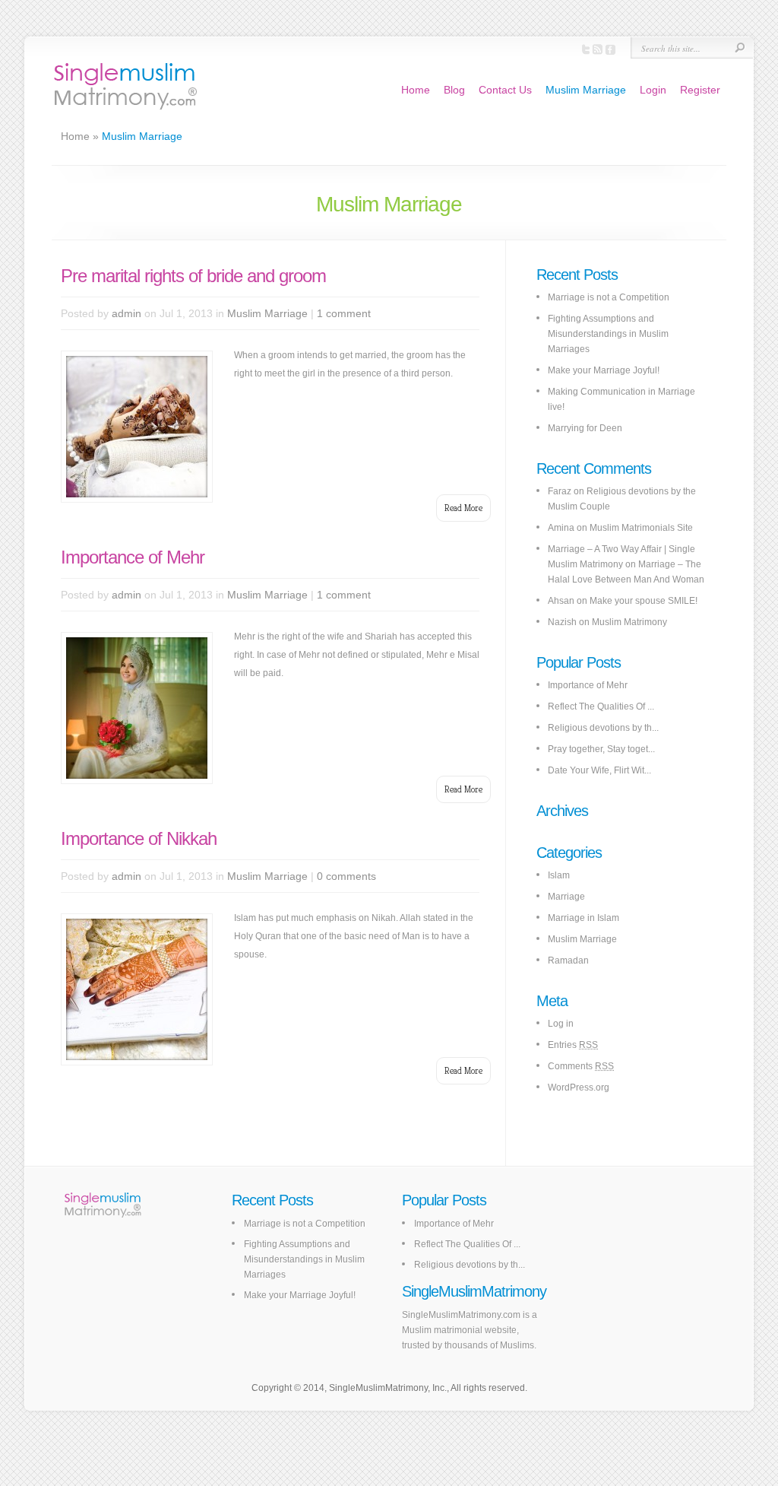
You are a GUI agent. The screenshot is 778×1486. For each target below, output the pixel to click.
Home (415, 90)
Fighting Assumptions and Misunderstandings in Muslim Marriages (608, 333)
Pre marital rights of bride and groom (193, 275)
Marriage (566, 896)
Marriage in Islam (583, 918)
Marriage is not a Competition (608, 297)
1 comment (344, 313)
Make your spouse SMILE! (643, 600)
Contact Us (505, 90)
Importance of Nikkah (139, 838)
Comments (581, 1066)
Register (700, 90)
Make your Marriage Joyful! (603, 370)
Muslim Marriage (586, 90)
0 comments (346, 876)
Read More (463, 507)
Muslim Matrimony (629, 622)
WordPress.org (578, 1087)
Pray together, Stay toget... (601, 749)
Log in (561, 1023)
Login (653, 90)
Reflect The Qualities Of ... (601, 706)
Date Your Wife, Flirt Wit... (599, 770)
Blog (454, 90)
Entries (573, 1045)
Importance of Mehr (132, 557)
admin (126, 313)
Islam (559, 875)
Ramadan (568, 960)
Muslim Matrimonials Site (641, 527)
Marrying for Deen (585, 428)
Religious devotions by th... (603, 727)
